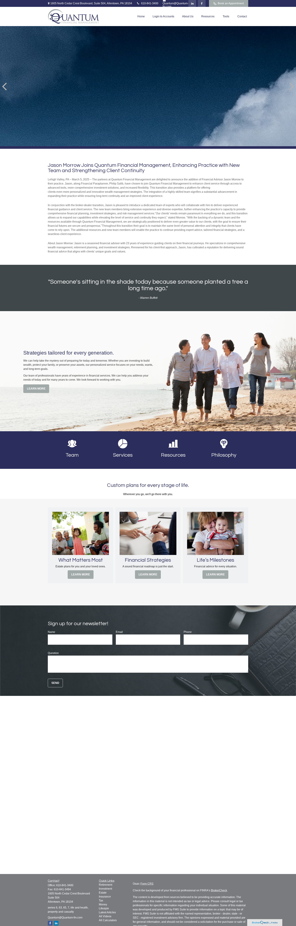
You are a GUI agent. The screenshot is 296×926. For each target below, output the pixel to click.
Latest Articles (107, 912)
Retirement (105, 884)
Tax (101, 900)
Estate (103, 892)
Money (103, 904)
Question (53, 653)
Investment (105, 888)
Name (51, 631)
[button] (141, 17)
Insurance (105, 896)
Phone (188, 631)
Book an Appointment (231, 3)
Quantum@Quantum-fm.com (65, 917)
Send (55, 682)
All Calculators (108, 920)
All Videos (105, 916)
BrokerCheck (219, 890)
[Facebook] (202, 3)
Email (119, 631)
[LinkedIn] (192, 3)
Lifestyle (104, 908)
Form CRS (146, 883)
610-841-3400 (149, 3)
